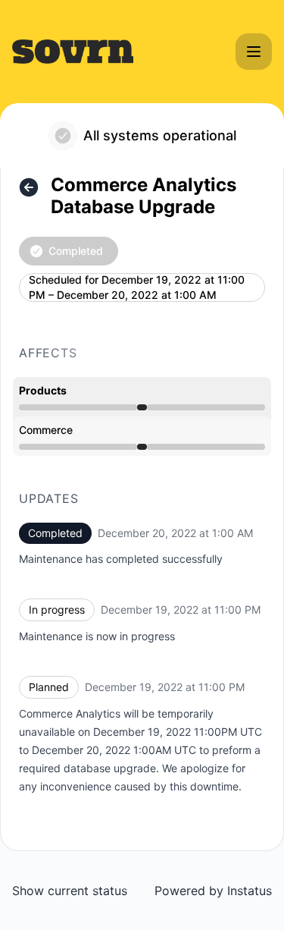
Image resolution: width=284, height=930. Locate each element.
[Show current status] (29, 187)
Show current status (69, 890)
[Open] (254, 51)
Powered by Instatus (213, 890)
